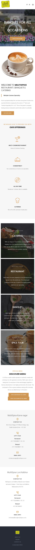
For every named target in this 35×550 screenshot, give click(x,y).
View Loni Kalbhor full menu (18, 398)
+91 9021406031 (17, 506)
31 (23, 500)
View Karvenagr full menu (18, 394)
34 (23, 441)
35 (21, 441)
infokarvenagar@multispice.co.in (17, 458)
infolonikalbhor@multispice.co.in (17, 517)
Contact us (17, 542)
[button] (3, 28)
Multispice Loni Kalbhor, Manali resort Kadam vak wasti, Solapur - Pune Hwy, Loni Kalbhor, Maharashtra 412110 (17, 484)
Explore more (8, 113)
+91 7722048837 (15, 441)
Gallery (17, 539)
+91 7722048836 (15, 500)
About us (17, 537)
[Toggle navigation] (33, 4)
